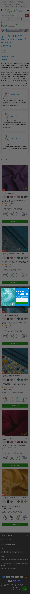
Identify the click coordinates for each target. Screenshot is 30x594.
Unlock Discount (22, 303)
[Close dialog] (28, 288)
